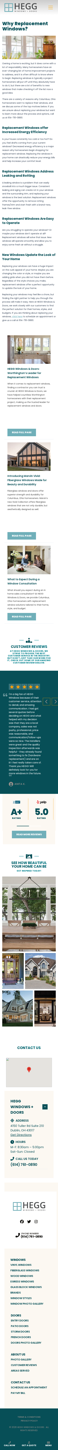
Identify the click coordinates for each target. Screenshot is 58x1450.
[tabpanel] (29, 952)
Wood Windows (21, 1276)
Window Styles (21, 1298)
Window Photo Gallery (26, 1304)
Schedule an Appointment (29, 1387)
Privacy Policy (29, 1420)
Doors (16, 1315)
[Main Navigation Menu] (51, 7)
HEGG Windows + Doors (21, 1107)
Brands (15, 1292)
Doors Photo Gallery (26, 1343)
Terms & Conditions (29, 1416)
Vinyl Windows (20, 1265)
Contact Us (20, 1382)
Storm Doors (20, 1331)
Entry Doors (20, 1320)
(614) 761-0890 (23, 1164)
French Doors (21, 1337)
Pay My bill (18, 1393)
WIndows (18, 1260)
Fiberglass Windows (24, 1270)
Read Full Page (22, 432)
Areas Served (20, 1370)
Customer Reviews (24, 1365)
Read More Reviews (29, 834)
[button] (29, 1070)
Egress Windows (22, 1281)
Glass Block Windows (26, 1287)
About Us (18, 1354)
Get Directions (21, 1135)
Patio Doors (20, 1326)
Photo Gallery (21, 1359)
